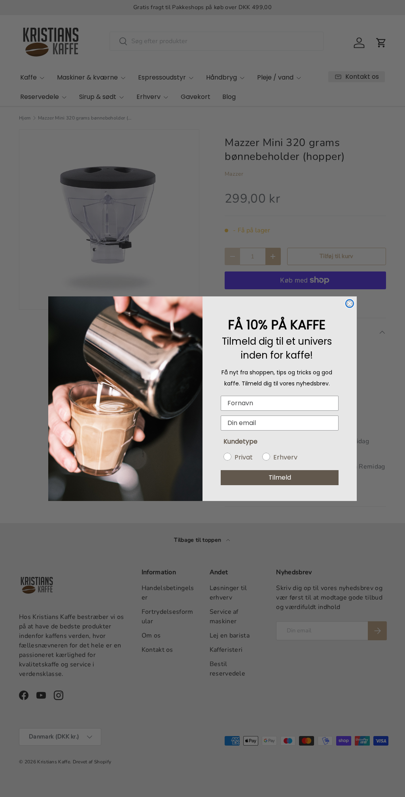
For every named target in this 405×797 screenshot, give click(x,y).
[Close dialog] (350, 303)
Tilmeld (280, 477)
